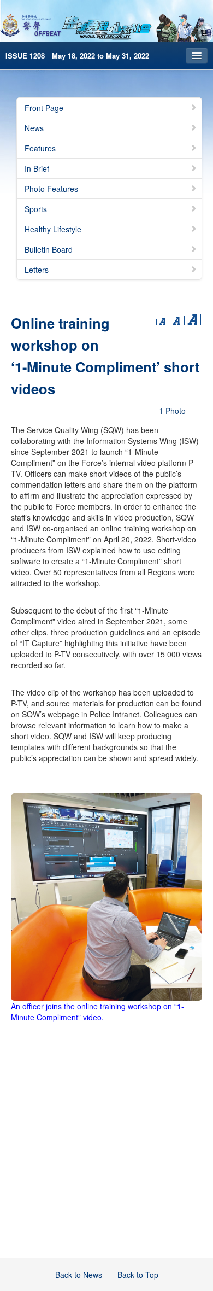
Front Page (44, 107)
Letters (37, 269)
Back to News (78, 1274)
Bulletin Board (49, 249)
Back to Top (137, 1274)
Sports (36, 208)
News (34, 127)
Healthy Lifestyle (53, 229)
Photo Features (51, 188)
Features (40, 148)
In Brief (37, 168)
